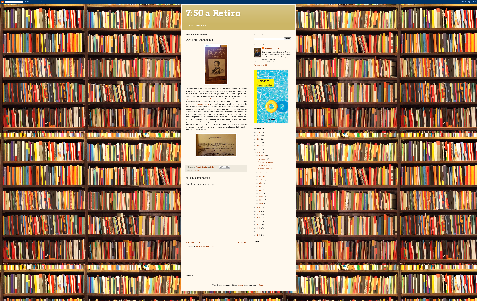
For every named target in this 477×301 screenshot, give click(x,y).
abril (261, 193)
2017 (259, 214)
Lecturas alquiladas (265, 168)
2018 (259, 211)
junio (261, 186)
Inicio (218, 242)
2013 (259, 228)
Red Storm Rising (202, 104)
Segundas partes (264, 165)
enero (261, 203)
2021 (259, 149)
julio (261, 183)
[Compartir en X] (224, 167)
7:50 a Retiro (213, 13)
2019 (259, 207)
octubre (262, 173)
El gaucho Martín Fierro (194, 99)
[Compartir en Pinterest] (229, 167)
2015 (259, 221)
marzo (261, 196)
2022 (259, 146)
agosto (261, 179)
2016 (259, 218)
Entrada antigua (240, 242)
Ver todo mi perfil (260, 65)
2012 (259, 231)
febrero (261, 200)
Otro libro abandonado (266, 162)
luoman (240, 285)
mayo (261, 190)
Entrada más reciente (193, 242)
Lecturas (196, 170)
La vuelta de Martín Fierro (214, 99)
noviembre (263, 159)
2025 (259, 135)
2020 (259, 152)
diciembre (262, 155)
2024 (259, 139)
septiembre (263, 176)
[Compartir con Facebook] (227, 167)
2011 (259, 235)
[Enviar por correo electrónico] (220, 167)
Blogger (261, 285)
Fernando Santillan (272, 48)
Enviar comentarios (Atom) (205, 246)
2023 (259, 142)
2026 (259, 132)
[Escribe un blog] (222, 167)
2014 (259, 224)
